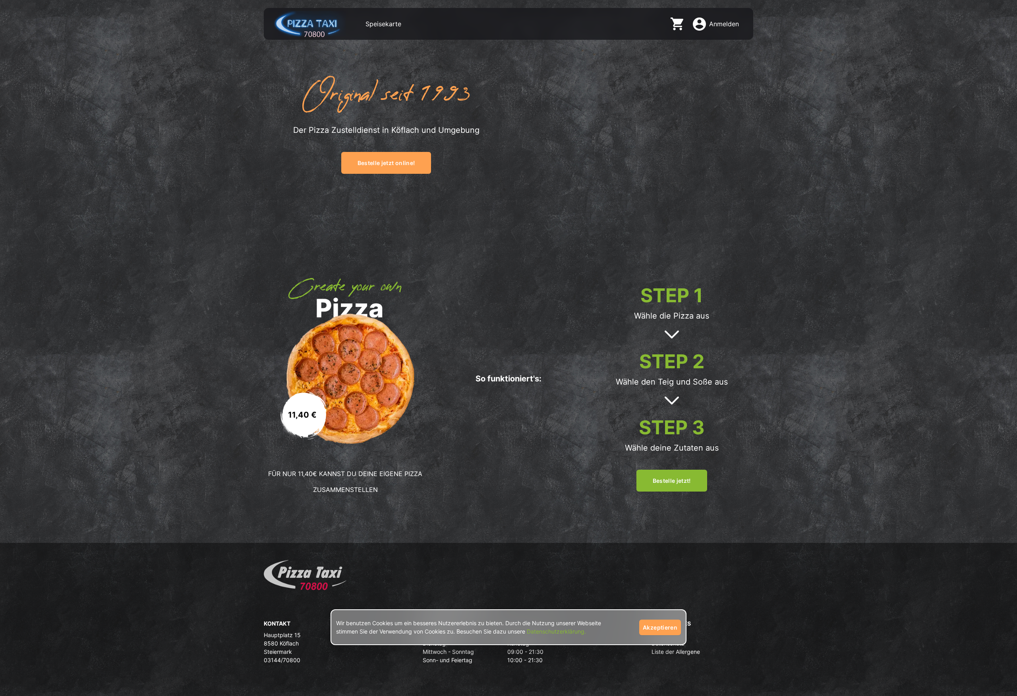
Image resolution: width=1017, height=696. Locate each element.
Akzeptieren (660, 627)
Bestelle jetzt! (672, 480)
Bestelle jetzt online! (386, 162)
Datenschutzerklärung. (556, 631)
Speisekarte (383, 24)
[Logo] (305, 577)
